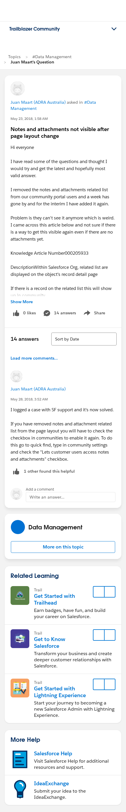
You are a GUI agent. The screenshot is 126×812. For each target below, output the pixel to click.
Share (93, 314)
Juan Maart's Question (32, 62)
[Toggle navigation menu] (114, 29)
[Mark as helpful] (16, 471)
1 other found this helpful (49, 471)
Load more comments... (34, 358)
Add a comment (40, 489)
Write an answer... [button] (47, 497)
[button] (63, 547)
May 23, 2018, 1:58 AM (29, 118)
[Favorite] (98, 592)
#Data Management (51, 56)
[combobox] (84, 339)
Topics (14, 56)
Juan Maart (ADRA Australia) (38, 102)
